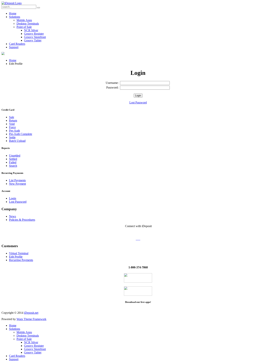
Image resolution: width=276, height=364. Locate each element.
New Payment (17, 183)
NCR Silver (31, 30)
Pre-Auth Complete (20, 134)
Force (12, 127)
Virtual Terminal (18, 253)
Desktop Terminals (28, 23)
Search (13, 165)
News (12, 216)
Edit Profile (16, 256)
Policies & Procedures (22, 219)
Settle (12, 137)
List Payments (17, 180)
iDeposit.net (31, 312)
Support (13, 47)
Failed (12, 162)
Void (12, 123)
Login (12, 198)
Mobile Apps (24, 20)
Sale (11, 117)
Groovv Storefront (35, 37)
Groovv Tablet (32, 40)
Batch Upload (17, 140)
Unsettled (14, 155)
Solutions (14, 16)
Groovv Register (34, 33)
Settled (13, 159)
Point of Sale (24, 27)
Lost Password (138, 102)
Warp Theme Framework (31, 319)
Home (12, 13)
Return (13, 120)
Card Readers (17, 43)
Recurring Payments (21, 260)
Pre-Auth (14, 130)
